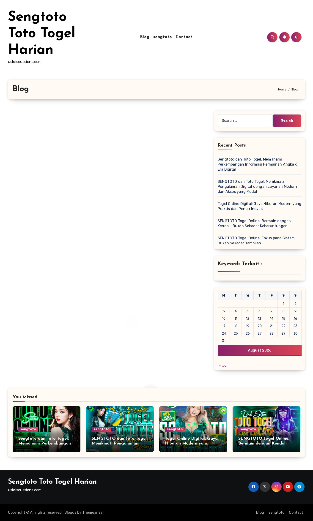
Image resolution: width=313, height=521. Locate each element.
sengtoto (162, 37)
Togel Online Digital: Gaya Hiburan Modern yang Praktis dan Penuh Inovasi (191, 444)
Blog (145, 37)
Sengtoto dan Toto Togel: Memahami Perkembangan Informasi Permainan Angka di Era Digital (258, 164)
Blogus (70, 512)
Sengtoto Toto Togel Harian (41, 34)
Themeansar (93, 512)
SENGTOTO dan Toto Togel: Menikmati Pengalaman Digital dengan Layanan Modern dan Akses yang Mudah (257, 186)
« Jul (223, 365)
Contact (184, 37)
